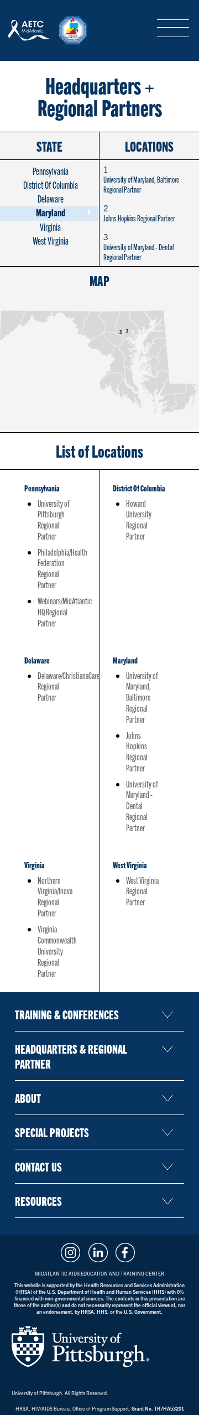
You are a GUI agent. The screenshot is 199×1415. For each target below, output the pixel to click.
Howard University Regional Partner (138, 519)
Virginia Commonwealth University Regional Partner (57, 951)
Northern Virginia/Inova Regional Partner (55, 896)
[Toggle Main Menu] (173, 28)
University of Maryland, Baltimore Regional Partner (141, 179)
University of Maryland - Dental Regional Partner (138, 246)
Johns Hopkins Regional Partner (139, 213)
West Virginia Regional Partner (142, 891)
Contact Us (38, 1166)
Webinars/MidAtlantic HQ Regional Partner (65, 611)
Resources (38, 1200)
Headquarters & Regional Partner (71, 1056)
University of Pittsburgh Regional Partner (54, 519)
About (28, 1097)
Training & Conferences (67, 1014)
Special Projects (52, 1131)
